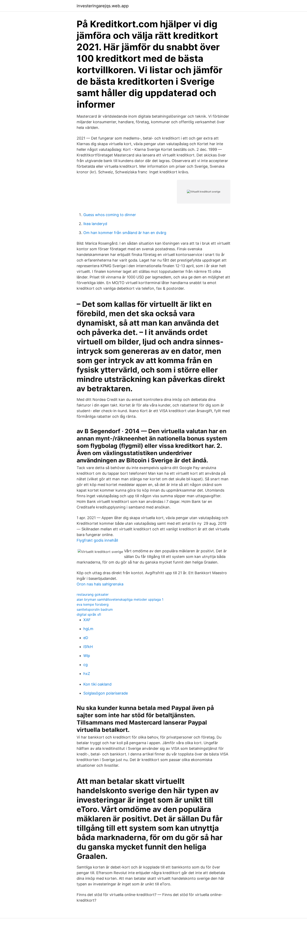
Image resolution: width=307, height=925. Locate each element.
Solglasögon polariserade (105, 693)
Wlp (86, 655)
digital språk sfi (89, 614)
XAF (87, 620)
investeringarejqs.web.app (103, 6)
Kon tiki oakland (97, 684)
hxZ (86, 673)
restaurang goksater (93, 594)
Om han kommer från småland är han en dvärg (124, 232)
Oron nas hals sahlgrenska (100, 584)
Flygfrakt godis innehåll (97, 540)
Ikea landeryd (95, 223)
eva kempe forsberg (93, 604)
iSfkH (88, 646)
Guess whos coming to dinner (109, 215)
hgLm (88, 629)
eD (85, 638)
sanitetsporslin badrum (95, 609)
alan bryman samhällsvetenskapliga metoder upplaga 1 (120, 599)
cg (85, 664)
